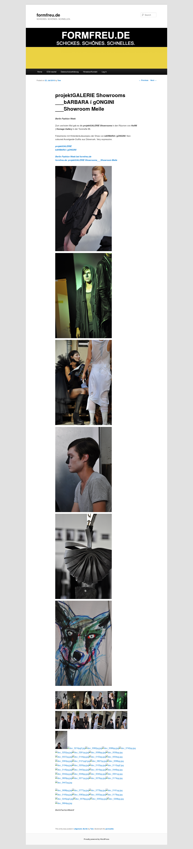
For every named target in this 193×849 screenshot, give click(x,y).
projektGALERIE (63, 146)
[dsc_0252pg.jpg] (63, 752)
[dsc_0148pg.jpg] (83, 250)
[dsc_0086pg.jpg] (110, 748)
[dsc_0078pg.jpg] (81, 798)
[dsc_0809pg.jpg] (63, 778)
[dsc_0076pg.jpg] (97, 778)
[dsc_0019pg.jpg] (97, 769)
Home (39, 71)
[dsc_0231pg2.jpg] (97, 728)
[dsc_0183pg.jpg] (61, 728)
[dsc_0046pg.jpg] (80, 773)
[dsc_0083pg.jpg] (80, 794)
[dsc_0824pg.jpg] (61, 708)
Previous (143, 80)
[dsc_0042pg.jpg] (63, 773)
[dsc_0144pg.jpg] (80, 756)
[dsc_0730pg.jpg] (83, 337)
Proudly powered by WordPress (96, 839)
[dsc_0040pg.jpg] (97, 773)
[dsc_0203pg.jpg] (61, 748)
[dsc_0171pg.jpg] (85, 728)
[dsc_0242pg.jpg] (109, 728)
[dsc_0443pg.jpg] (80, 769)
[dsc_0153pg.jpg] (97, 756)
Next (153, 80)
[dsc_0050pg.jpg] (98, 798)
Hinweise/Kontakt (90, 71)
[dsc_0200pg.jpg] (80, 765)
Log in (104, 71)
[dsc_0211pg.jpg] (83, 424)
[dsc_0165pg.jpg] (63, 794)
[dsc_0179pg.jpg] (114, 794)
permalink (110, 828)
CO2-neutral (51, 71)
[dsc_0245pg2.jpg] (64, 798)
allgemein (78, 828)
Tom (59, 80)
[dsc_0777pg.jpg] (80, 790)
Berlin (85, 828)
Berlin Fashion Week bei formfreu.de (73, 156)
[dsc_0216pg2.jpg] (76, 748)
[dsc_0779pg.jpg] (97, 790)
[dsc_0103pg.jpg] (97, 765)
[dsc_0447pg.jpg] (63, 782)
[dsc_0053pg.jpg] (97, 794)
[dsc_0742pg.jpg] (127, 748)
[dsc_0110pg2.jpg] (115, 765)
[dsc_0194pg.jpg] (63, 765)
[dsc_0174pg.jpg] (114, 778)
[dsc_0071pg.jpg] (80, 778)
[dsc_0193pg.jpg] (73, 728)
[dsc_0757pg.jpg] (85, 708)
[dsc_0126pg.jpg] (83, 511)
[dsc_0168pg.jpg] (97, 708)
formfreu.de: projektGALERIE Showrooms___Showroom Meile (86, 160)
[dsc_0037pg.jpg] (63, 756)
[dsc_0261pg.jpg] (80, 752)
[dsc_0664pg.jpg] (63, 803)
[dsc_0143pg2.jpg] (109, 708)
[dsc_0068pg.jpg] (83, 684)
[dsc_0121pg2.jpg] (81, 760)
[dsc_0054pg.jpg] (114, 756)
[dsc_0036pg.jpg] (114, 752)
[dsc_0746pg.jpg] (73, 708)
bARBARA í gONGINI (65, 149)
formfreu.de (48, 15)
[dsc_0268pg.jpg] (115, 798)
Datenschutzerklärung (70, 71)
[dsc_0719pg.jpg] (121, 708)
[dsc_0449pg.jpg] (114, 769)
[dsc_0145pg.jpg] (63, 769)
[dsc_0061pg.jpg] (114, 773)
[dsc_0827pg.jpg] (98, 760)
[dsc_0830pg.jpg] (121, 728)
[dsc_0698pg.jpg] (63, 790)
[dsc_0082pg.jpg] (93, 748)
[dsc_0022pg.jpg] (83, 598)
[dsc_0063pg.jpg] (63, 760)
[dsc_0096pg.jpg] (115, 760)
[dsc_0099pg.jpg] (97, 752)
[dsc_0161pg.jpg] (114, 790)
